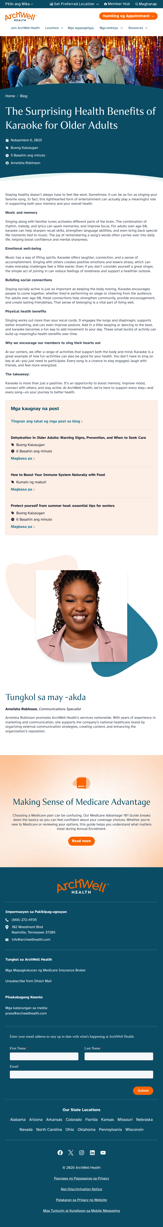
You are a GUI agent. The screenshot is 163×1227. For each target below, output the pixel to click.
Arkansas (54, 1119)
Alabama (18, 1119)
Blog (23, 96)
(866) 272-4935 (24, 920)
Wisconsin (134, 1129)
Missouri (125, 1119)
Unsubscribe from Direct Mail (28, 981)
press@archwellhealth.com (26, 1013)
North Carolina (49, 1129)
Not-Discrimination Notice (81, 1189)
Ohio (70, 1129)
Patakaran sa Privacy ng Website (81, 1200)
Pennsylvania (110, 1129)
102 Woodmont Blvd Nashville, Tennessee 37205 (33, 930)
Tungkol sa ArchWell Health (28, 959)
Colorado (74, 1119)
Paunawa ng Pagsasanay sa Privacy (81, 1178)
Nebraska (144, 1119)
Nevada (26, 1129)
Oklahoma (86, 1129)
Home (10, 96)
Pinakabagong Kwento (24, 997)
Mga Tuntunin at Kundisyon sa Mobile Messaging (81, 1211)
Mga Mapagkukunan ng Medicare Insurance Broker (45, 970)
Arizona (36, 1119)
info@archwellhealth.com (31, 939)
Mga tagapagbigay (81, 28)
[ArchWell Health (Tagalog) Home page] (43, 16)
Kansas (107, 1119)
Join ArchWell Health (25, 28)
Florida (91, 1119)
